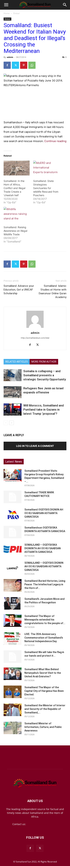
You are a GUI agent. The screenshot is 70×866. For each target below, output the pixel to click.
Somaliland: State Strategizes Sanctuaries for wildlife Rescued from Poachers (45, 188)
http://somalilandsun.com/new (35, 338)
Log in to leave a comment (35, 445)
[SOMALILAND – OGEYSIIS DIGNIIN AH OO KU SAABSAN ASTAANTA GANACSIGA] (13, 567)
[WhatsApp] (32, 65)
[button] (6, 5)
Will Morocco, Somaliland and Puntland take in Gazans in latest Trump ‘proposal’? (43, 409)
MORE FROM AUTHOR (43, 361)
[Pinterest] (23, 65)
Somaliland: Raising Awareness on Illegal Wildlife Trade (15, 231)
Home (7, 13)
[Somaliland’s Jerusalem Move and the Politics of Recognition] (13, 603)
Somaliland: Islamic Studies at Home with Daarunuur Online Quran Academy (52, 291)
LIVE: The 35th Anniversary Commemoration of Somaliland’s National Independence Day (43, 638)
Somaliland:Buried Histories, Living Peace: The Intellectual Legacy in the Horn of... (44, 584)
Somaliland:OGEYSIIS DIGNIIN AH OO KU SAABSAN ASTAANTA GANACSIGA (43, 513)
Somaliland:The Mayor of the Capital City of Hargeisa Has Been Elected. (44, 691)
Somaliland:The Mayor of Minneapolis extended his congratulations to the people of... (44, 620)
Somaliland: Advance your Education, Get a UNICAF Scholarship (19, 289)
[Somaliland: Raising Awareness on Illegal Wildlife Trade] (17, 214)
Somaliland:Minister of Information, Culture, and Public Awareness (43, 727)
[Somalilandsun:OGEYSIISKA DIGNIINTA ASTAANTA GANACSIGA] (13, 532)
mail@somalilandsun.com (42, 824)
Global (16, 13)
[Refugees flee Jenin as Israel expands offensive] (13, 392)
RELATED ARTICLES (16, 361)
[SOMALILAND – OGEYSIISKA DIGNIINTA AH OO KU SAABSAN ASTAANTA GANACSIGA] (13, 549)
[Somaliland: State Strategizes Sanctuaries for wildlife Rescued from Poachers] (46, 168)
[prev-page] (6, 423)
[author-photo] (35, 327)
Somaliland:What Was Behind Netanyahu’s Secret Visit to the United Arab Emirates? (42, 673)
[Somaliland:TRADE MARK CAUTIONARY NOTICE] (13, 497)
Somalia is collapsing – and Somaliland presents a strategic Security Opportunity (44, 375)
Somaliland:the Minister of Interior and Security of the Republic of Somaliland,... (44, 709)
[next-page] (11, 423)
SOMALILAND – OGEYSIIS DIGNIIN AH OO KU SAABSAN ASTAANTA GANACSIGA (43, 566)
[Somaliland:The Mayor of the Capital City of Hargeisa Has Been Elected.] (13, 692)
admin (10, 57)
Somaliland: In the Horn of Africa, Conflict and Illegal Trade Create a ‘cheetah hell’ (14, 188)
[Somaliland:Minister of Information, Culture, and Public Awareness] (13, 728)
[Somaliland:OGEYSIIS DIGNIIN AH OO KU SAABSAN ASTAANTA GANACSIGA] (13, 514)
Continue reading (55, 141)
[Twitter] (15, 65)
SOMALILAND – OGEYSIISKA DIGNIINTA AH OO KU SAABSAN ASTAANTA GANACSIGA (42, 548)
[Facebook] (7, 65)
